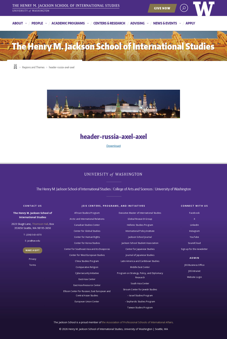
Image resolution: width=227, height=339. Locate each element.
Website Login (194, 277)
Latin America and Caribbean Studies (140, 261)
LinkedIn (194, 224)
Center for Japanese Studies (140, 249)
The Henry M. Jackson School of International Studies (73, 189)
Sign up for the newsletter (194, 249)
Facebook (194, 212)
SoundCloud (194, 243)
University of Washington (204, 8)
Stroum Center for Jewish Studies (140, 289)
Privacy (32, 258)
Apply (190, 23)
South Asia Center (140, 283)
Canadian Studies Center (87, 224)
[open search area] (184, 8)
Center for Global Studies (87, 230)
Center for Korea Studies (87, 243)
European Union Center (87, 301)
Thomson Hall (40, 224)
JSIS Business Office (194, 265)
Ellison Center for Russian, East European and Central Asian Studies (86, 293)
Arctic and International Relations (87, 218)
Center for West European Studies (87, 255)
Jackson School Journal (140, 237)
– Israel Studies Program (140, 295)
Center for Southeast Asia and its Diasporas (87, 249)
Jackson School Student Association (140, 243)
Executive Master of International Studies (140, 212)
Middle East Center (140, 267)
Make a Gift (33, 250)
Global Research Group (140, 218)
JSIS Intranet (194, 271)
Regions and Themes (33, 67)
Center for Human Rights (87, 237)
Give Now (162, 8)
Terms (32, 265)
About (17, 23)
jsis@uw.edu (33, 240)
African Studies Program (87, 212)
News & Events (165, 23)
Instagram (194, 230)
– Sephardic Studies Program (140, 301)
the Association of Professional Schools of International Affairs (137, 322)
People (37, 23)
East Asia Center (87, 279)
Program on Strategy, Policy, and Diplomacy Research (140, 275)
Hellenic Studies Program (140, 224)
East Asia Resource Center (87, 285)
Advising (137, 23)
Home (15, 66)
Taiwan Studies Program (140, 307)
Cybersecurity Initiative (87, 273)
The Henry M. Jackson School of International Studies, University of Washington (66, 8)
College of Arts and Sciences (133, 189)
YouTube (194, 237)
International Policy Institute (140, 230)
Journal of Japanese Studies (140, 255)
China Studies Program (87, 261)
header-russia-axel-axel (61, 67)
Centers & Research (109, 23)
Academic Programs (68, 23)
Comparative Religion (87, 267)
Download (113, 146)
